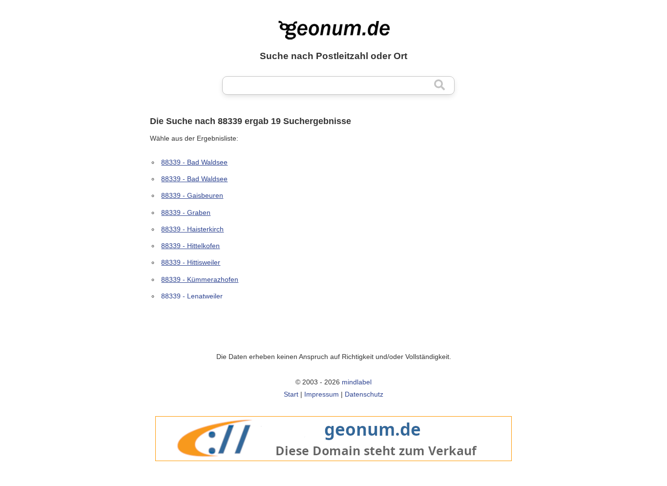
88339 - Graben (185, 212)
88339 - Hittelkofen (190, 246)
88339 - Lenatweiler (192, 296)
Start (291, 394)
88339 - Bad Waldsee (194, 162)
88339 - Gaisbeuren (192, 195)
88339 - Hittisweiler (190, 262)
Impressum (321, 394)
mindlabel (357, 382)
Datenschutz (364, 394)
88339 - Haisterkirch (192, 229)
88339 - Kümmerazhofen (199, 279)
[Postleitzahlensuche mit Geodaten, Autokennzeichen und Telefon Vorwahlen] (333, 30)
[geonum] (333, 466)
